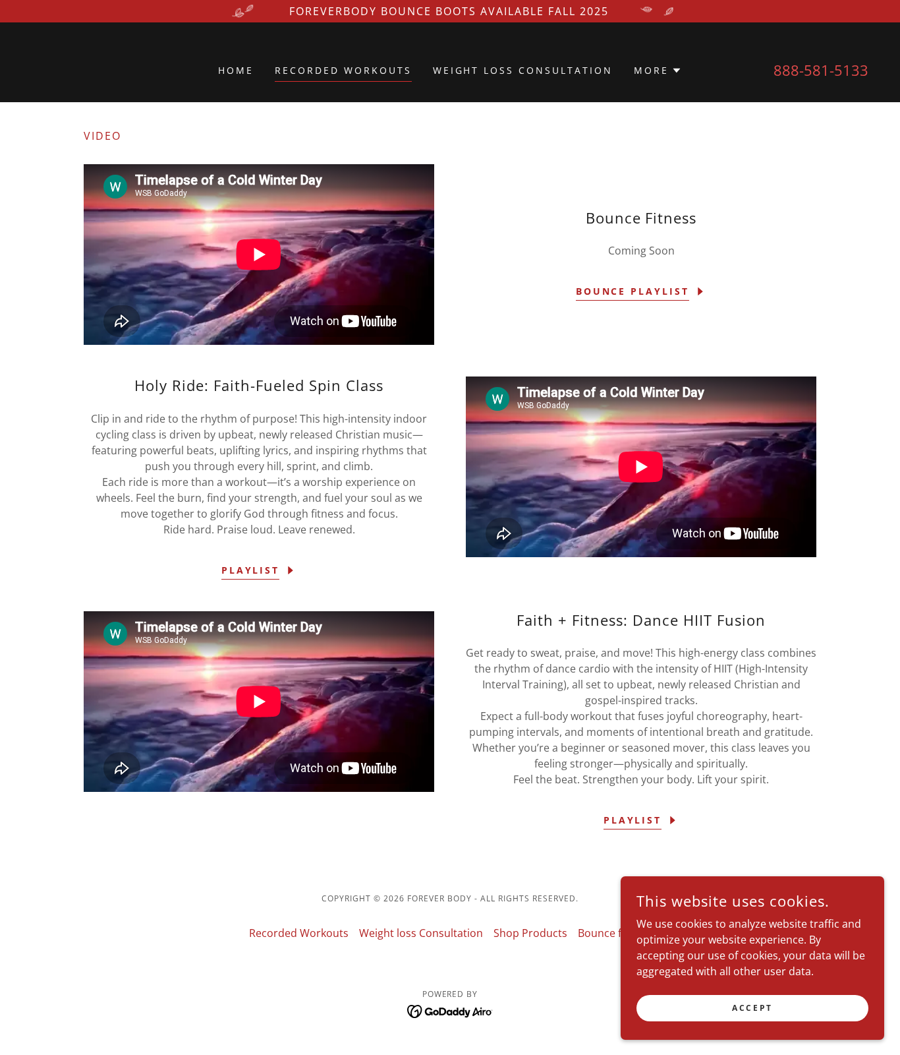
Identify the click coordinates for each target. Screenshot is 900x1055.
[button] (658, 70)
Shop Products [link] (530, 933)
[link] (450, 1010)
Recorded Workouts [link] (343, 70)
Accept (752, 1007)
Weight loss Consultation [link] (523, 70)
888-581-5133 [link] (820, 70)
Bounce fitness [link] (614, 933)
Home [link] (236, 70)
